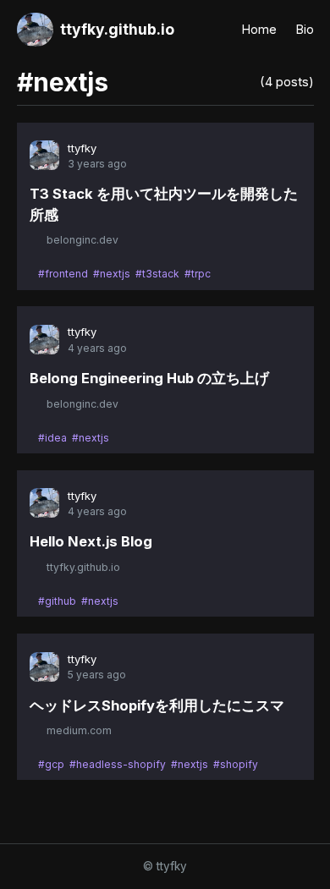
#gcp (51, 764)
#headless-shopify (117, 764)
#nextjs (111, 273)
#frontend (63, 273)
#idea (52, 437)
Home (259, 29)
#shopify (235, 764)
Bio (305, 29)
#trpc (197, 273)
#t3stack (157, 273)
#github (57, 601)
